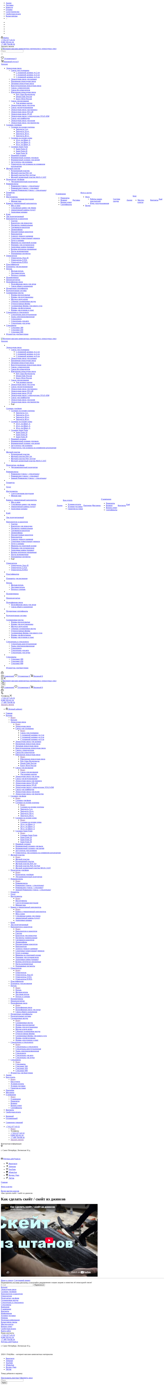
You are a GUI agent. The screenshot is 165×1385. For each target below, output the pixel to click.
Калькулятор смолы (9, 1322)
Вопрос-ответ (6, 1326)
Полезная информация (10, 1320)
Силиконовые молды (24, 1023)
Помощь (4, 1318)
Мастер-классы (7, 1324)
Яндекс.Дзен (14, 1175)
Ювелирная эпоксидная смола (32, 759)
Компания (5, 1307)
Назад (13, 718)
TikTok (11, 1178)
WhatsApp (13, 1172)
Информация (6, 1313)
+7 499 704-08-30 (8, 44)
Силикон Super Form (28, 835)
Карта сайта (6, 1331)
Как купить (15, 1081)
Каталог (14, 720)
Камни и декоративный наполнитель (30, 911)
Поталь (18, 990)
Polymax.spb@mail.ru (11, 1159)
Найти (4, 1383)
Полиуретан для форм (24, 874)
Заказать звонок (7, 705)
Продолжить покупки (10, 1378)
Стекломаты (20, 1064)
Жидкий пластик (22, 859)
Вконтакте (13, 1164)
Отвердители (20, 973)
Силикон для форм (23, 800)
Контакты (5, 1311)
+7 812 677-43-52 (8, 40)
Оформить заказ (26, 1378)
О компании (16, 1099)
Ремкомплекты (21, 883)
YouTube (12, 1169)
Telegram (12, 1166)
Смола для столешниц (29, 733)
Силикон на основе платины (32, 807)
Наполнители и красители (26, 931)
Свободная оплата (8, 1329)
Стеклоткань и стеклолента (26, 1047)
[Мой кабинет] (2, 673)
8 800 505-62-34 (7, 42)
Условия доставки (8, 1316)
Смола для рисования (29, 772)
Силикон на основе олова (30, 822)
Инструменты (21, 901)
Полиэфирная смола (23, 1007)
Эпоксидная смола (23, 726)
